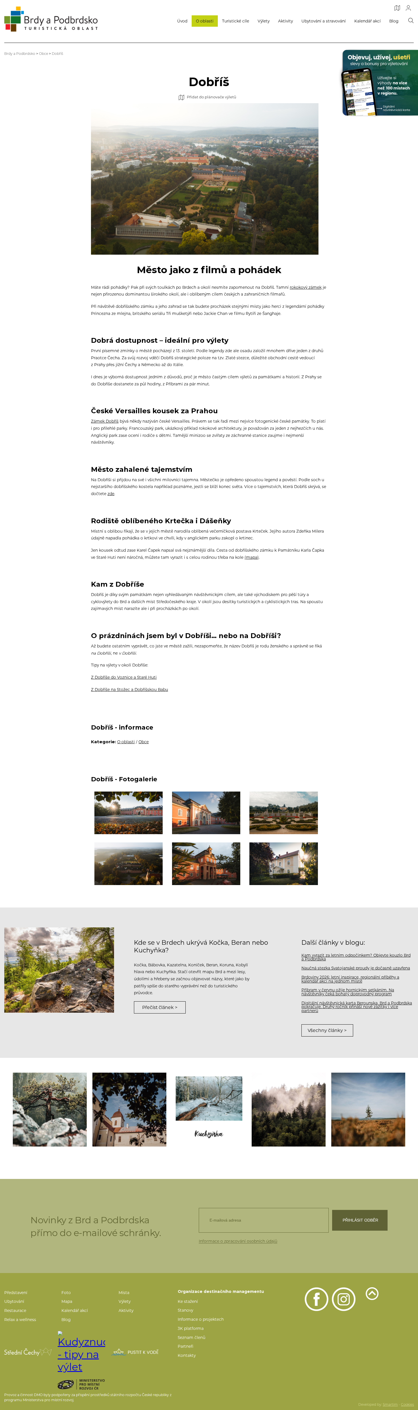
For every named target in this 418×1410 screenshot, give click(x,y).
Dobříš (57, 53)
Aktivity (285, 21)
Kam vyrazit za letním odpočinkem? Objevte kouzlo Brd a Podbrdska (356, 957)
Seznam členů (191, 1337)
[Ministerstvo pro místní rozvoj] (91, 1384)
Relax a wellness (20, 1319)
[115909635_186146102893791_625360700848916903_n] (289, 1110)
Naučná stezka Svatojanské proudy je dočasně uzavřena (355, 968)
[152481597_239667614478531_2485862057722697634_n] (209, 1110)
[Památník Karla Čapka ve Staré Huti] (283, 863)
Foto (66, 1292)
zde (110, 493)
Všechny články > (327, 1030)
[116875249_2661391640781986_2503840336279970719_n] (50, 1110)
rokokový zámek (306, 287)
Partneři (185, 1346)
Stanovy (185, 1310)
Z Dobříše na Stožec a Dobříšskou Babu (129, 689)
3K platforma (191, 1328)
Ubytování (14, 1301)
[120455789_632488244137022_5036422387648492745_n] (368, 1110)
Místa (124, 1292)
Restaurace (15, 1310)
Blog (393, 21)
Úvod (182, 21)
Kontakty (187, 1355)
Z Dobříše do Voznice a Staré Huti (124, 677)
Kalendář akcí (367, 21)
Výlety (264, 21)
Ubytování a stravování (323, 21)
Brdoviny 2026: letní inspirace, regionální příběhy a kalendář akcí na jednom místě (350, 979)
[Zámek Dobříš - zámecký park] (283, 813)
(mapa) (252, 557)
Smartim (390, 1405)
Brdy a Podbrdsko (19, 53)
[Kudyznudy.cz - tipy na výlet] (81, 1352)
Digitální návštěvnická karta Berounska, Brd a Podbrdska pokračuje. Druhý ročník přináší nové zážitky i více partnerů (356, 1007)
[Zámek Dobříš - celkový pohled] (128, 813)
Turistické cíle (235, 21)
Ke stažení (188, 1301)
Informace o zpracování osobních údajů (238, 1241)
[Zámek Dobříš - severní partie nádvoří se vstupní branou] (206, 813)
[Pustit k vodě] (135, 1352)
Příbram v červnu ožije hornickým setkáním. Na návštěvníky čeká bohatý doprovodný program (347, 992)
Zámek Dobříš (105, 421)
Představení (15, 1292)
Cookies (407, 1405)
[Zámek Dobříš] (206, 863)
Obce (43, 53)
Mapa (66, 1301)
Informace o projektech (201, 1319)
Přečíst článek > (159, 1007)
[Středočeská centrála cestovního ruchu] (28, 1352)
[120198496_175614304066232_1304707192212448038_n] (129, 1110)
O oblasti (205, 21)
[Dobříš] (128, 863)
